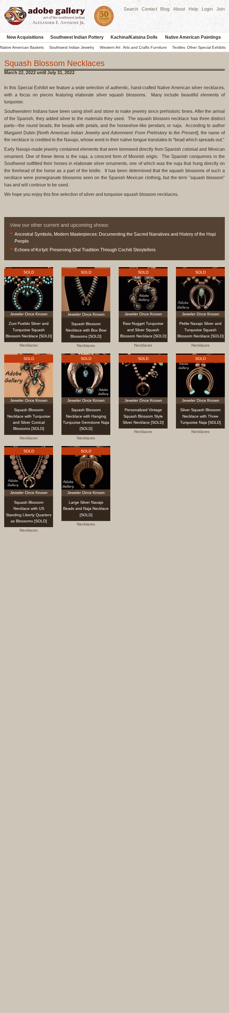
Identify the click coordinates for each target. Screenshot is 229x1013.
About (179, 9)
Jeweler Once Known (28, 314)
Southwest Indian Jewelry (71, 47)
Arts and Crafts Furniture (145, 47)
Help (193, 9)
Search (131, 9)
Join (220, 9)
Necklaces (29, 345)
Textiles (178, 47)
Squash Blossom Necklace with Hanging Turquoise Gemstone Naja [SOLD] (86, 419)
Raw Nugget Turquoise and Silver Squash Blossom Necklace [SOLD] (143, 329)
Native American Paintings (193, 37)
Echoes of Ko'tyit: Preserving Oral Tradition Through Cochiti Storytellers (85, 249)
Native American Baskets (22, 47)
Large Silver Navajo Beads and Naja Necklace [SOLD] (86, 508)
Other (192, 47)
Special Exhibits (212, 47)
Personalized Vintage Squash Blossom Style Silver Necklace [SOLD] (143, 416)
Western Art (110, 47)
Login (207, 9)
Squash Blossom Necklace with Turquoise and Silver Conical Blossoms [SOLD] (28, 419)
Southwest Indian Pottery (77, 37)
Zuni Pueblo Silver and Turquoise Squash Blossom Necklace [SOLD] (29, 329)
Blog (165, 9)
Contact (149, 9)
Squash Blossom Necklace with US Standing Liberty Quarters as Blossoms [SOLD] (28, 511)
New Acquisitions (25, 37)
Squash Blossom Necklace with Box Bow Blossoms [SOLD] (86, 330)
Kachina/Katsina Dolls (134, 37)
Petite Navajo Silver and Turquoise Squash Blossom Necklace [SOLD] (200, 329)
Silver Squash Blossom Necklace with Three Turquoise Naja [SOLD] (200, 416)
